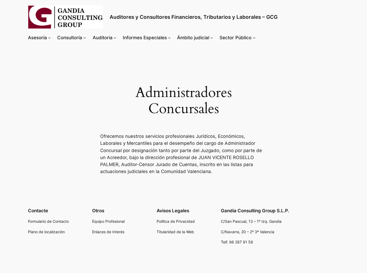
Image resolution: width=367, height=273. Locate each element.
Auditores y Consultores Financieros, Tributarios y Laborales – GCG (194, 17)
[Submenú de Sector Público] (254, 37)
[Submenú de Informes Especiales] (169, 37)
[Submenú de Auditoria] (115, 37)
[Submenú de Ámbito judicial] (211, 37)
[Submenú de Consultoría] (84, 37)
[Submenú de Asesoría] (49, 37)
